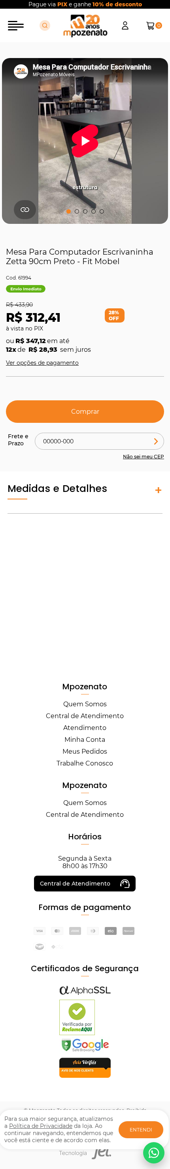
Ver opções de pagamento (42, 362)
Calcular (156, 441)
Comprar (85, 411)
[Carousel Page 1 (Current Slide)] (68, 211)
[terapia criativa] (85, 26)
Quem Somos (85, 704)
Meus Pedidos (84, 751)
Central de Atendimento (85, 716)
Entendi (141, 1130)
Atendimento (84, 728)
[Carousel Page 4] (93, 211)
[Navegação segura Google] (85, 1051)
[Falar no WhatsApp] (153, 1152)
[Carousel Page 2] (77, 211)
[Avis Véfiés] (85, 1075)
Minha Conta (84, 739)
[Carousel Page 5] (102, 211)
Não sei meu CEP (143, 457)
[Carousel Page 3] (85, 211)
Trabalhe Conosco (85, 763)
